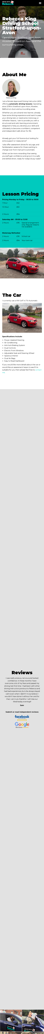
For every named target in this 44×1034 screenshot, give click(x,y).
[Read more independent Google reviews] (22, 725)
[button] (40, 3)
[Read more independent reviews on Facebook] (22, 717)
